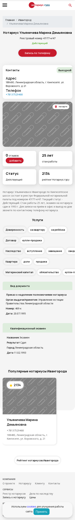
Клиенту (40, 483)
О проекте (9, 483)
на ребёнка (58, 229)
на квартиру (37, 229)
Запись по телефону (37, 53)
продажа (41, 261)
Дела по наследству (41, 493)
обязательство (49, 272)
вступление (34, 251)
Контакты (54, 483)
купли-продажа (32, 240)
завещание (55, 251)
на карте (63, 106)
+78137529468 (14, 94)
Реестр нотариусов (14, 493)
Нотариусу (25, 483)
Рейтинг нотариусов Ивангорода (37, 460)
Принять (41, 512)
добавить (15, 160)
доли (26, 261)
